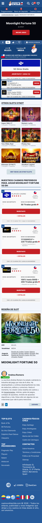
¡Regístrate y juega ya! (21, 74)
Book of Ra (5, 423)
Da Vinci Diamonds (8, 430)
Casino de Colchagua (30, 440)
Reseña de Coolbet (17, 351)
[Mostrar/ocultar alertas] (28, 3)
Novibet (21, 353)
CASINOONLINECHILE (7, 14)
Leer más (35, 404)
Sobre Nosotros (28, 448)
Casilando (14, 353)
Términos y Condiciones (31, 452)
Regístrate (21, 211)
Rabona (32, 351)
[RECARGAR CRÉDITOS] (7, 42)
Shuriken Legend (28, 165)
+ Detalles (21, 216)
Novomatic (5, 465)
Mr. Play (32, 355)
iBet (37, 353)
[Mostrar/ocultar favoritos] (38, 3)
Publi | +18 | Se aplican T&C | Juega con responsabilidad (21, 87)
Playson (4, 454)
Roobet (20, 357)
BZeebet (32, 353)
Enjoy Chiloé (27, 432)
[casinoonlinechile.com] (16, 3)
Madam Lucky (27, 123)
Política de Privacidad (30, 456)
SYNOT (22, 27)
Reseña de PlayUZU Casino (20, 355)
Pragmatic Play (7, 450)
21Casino (14, 357)
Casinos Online (35, 11)
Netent (4, 458)
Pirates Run (26, 144)
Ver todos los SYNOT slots (21, 172)
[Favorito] (19, 42)
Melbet (26, 353)
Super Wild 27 (6, 123)
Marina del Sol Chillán (30, 436)
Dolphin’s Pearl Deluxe (9, 434)
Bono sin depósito (21, 11)
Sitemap (25, 460)
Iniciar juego (21, 32)
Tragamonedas (6, 11)
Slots (17, 14)
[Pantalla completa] (3, 42)
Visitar (36, 83)
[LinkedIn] (6, 404)
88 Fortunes (5, 427)
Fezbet (26, 351)
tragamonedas (9, 392)
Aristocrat (5, 461)
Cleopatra (5, 438)
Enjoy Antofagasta (29, 429)
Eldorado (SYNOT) (8, 165)
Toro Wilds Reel (7, 144)
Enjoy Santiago (28, 425)
